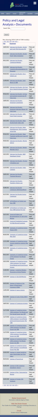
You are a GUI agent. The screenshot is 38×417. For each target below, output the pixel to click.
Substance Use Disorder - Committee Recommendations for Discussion (18, 69)
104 (13, 41)
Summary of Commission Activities (19, 303)
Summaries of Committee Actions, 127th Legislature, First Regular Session (19, 257)
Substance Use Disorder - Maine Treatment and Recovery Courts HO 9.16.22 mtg (19, 136)
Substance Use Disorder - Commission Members (16, 61)
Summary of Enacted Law (16, 359)
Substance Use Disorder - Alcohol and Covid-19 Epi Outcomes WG (18, 48)
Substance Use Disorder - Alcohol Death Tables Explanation (18, 55)
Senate (8, 13)
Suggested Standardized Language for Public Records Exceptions (19, 222)
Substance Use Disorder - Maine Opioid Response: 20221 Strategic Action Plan (18, 129)
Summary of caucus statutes (17, 290)
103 (10, 41)
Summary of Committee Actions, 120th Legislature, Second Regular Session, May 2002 (18, 347)
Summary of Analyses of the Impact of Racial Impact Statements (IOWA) (17, 285)
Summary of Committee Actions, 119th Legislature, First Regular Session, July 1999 (18, 327)
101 (5, 41)
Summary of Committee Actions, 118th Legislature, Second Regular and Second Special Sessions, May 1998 (18, 320)
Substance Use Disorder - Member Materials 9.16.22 (18, 148)
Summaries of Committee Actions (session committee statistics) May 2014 (19, 243)
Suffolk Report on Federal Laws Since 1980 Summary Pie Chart (18, 209)
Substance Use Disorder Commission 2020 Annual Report (18, 189)
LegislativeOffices (22, 13)
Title (4, 44)
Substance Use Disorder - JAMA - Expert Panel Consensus (18, 115)
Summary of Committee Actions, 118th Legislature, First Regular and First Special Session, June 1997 (19, 312)
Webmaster (24, 412)
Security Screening (22, 405)
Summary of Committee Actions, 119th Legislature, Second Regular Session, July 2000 (18, 334)
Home (2, 13)
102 (8, 41)
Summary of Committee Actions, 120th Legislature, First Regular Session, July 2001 (18, 341)
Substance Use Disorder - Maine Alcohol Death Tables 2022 (18, 122)
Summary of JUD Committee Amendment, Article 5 (17, 367)
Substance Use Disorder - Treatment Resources (16, 175)
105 (16, 41)
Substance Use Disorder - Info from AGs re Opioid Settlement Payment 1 (19, 89)
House (15, 13)
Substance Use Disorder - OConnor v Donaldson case (18, 162)
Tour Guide (5, 405)
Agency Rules (25, 400)
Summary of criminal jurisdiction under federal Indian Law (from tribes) (18, 354)
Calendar (30, 13)
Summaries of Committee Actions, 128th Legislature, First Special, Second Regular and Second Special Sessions (19, 264)
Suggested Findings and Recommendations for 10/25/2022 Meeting (18, 216)
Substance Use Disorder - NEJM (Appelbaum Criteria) (17, 155)
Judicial (18, 400)
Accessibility (12, 405)
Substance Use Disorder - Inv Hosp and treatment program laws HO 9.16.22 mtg (18, 96)
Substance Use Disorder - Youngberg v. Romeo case (16, 182)
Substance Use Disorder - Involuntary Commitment (16, 102)
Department (13, 44)
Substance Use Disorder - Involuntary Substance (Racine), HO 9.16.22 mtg (19, 109)
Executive (12, 400)
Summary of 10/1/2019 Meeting (18, 277)
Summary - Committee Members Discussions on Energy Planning (18, 271)
